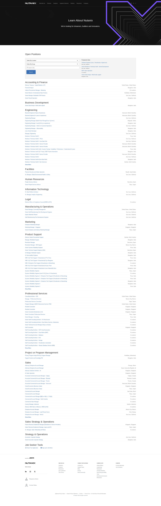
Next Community (81, 472)
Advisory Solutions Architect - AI (33, 370)
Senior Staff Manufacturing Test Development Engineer (38, 212)
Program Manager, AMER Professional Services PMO (38, 304)
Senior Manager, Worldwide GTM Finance (35, 95)
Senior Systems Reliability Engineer (34, 247)
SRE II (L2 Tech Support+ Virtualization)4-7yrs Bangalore (39, 260)
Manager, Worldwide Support (32, 239)
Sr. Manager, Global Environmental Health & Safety (37, 174)
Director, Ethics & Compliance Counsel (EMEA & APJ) (38, 202)
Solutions (55, 3)
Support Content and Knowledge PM (34, 358)
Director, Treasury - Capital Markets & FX (35, 85)
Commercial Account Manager (32, 391)
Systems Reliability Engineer (32, 270)
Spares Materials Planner (31, 214)
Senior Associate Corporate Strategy (34, 439)
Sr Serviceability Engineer (31, 255)
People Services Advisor (31, 182)
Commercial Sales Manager (32, 401)
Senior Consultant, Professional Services (35, 314)
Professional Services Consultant (33, 301)
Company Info (100, 463)
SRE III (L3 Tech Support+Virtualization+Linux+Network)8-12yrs (40, 268)
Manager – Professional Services (33, 299)
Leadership (99, 467)
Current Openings (120, 465)
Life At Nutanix (119, 467)
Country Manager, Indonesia (32, 404)
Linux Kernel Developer (30, 131)
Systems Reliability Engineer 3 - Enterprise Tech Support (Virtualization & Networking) (46, 278)
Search (31, 72)
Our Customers (62, 470)
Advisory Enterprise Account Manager (34, 365)
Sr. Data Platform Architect (31, 192)
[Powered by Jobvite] (29, 458)
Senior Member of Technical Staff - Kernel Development (95, 66)
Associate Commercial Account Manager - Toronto (37, 381)
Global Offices (100, 465)
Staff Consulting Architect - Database (34, 335)
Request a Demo (33, 479)
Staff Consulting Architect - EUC (33, 337)
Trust (98, 474)
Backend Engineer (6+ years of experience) (35, 115)
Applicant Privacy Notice (60, 493)
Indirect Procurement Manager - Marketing (35, 90)
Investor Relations (101, 470)
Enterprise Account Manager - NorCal (34, 414)
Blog (79, 469)
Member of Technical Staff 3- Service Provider (36, 154)
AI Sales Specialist (29, 373)
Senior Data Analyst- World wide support (91, 74)
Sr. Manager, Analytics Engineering (33, 194)
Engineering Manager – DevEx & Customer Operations (38, 125)
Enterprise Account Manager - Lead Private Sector (37, 412)
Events (79, 470)
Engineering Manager (30, 118)
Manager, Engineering (30, 133)
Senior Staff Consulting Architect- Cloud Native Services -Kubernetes (42, 322)
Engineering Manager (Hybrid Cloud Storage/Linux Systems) (39, 120)
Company (86, 3)
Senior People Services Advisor (33, 184)
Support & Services (64, 3)
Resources (79, 3)
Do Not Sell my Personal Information (98, 493)
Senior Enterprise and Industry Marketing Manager (37, 229)
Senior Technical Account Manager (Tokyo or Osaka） (38, 324)
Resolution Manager (30, 242)
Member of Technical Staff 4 (32, 156)
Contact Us (80, 465)
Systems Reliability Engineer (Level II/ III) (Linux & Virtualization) (41, 273)
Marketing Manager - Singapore (32, 227)
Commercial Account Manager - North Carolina (36, 399)
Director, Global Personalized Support (34, 237)
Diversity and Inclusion (102, 476)
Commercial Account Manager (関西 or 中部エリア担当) (38, 396)
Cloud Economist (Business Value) (33, 386)
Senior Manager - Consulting (32, 317)
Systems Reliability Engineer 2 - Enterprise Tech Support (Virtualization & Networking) (46, 276)
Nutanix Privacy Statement (72, 493)
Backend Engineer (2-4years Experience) (35, 113)
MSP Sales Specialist (87, 70)
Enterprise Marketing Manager (32, 224)
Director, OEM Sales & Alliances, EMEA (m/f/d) (36, 406)
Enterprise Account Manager (32, 409)
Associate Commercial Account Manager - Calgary (37, 375)
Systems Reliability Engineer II (32, 283)
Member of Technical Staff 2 (32, 136)
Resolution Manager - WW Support (33, 245)
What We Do (42, 3)
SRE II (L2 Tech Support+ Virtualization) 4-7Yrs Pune (38, 258)
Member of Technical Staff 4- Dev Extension (36, 162)
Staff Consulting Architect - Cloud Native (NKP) (36, 332)
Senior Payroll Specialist (31, 98)
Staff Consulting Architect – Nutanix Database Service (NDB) (40, 345)
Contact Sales (33, 485)
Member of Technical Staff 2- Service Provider (36, 144)
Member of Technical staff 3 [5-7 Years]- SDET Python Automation (41, 151)
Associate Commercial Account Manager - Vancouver (38, 383)
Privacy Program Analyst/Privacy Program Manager (37, 355)
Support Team (81, 467)
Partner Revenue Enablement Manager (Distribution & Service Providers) (42, 424)
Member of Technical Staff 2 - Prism (34, 138)
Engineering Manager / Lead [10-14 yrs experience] (37, 123)
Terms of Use (87, 493)
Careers (118, 463)
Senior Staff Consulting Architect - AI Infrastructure (37, 319)
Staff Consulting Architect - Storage (33, 340)
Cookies (81, 493)
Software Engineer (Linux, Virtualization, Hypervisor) (94, 62)
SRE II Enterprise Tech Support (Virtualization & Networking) (40, 263)
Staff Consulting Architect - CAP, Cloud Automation (37, 330)
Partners (72, 3)
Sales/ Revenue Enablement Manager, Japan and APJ (38, 427)
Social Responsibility (101, 472)
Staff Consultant (29, 327)
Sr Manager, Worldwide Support (32, 252)
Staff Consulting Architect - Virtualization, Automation (38, 342)
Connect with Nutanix (83, 463)
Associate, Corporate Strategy (32, 437)
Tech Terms (61, 472)
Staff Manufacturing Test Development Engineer (36, 217)
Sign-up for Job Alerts (47, 447)
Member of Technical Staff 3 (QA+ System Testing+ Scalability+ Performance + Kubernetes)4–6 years (50, 149)
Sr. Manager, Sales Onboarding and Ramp (35, 429)
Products (49, 3)
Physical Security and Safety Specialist (34, 172)
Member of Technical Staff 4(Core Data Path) (36, 159)
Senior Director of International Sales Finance (36, 92)
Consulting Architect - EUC (31, 296)
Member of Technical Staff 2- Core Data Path (36, 141)
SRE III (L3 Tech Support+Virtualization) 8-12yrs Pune (38, 265)
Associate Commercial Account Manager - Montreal (37, 378)
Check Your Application (32, 447)
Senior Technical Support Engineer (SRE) (35, 250)
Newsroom (99, 469)
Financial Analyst (29, 87)
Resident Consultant (30, 306)
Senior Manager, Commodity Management (35, 209)
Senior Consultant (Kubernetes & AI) (34, 312)
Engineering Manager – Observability (34, 128)
